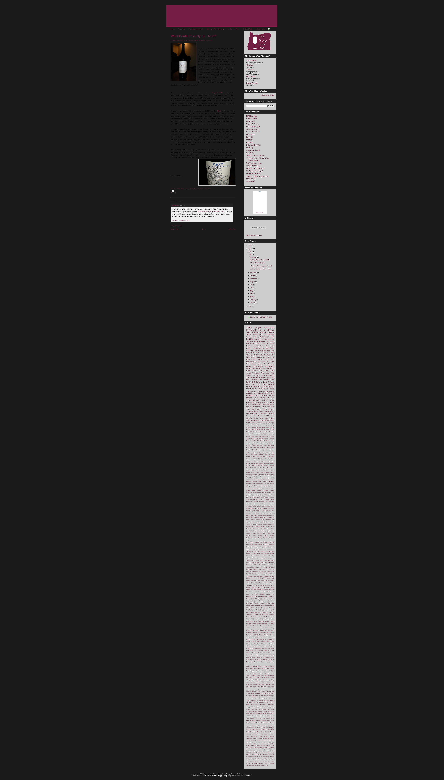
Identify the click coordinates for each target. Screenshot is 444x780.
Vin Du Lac (271, 716)
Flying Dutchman (257, 449)
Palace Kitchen (257, 646)
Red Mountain (269, 334)
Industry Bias (270, 594)
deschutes (259, 747)
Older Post (232, 229)
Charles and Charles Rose (253, 528)
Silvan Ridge (254, 680)
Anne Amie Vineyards (266, 504)
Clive (261, 533)
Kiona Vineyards (256, 357)
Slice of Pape (253, 684)
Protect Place (260, 465)
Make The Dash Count (267, 619)
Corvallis (265, 352)
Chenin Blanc (250, 436)
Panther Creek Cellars (268, 646)
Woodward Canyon (258, 488)
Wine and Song (269, 731)
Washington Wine (251, 391)
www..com (260, 192)
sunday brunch (255, 758)
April (252, 294)
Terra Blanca (255, 337)
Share (173, 193)
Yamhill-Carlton (251, 420)
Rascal (248, 661)
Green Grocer (260, 580)
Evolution (259, 447)
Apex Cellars (265, 427)
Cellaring (267, 524)
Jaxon (268, 598)
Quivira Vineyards (269, 465)
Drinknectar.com (264, 443)
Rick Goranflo (250, 76)
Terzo (272, 698)
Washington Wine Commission (263, 375)
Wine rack (249, 488)
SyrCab (260, 695)
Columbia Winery (258, 438)
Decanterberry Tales (253, 132)
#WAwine (249, 393)
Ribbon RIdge (250, 666)
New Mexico (263, 632)
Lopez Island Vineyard (268, 614)
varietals (263, 761)
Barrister (267, 510)
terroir (250, 495)
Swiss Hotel (254, 695)
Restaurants (255, 664)
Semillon (252, 470)
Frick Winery (271, 571)
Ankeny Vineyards (252, 504)
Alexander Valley (269, 425)
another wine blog (252, 118)
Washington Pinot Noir (262, 483)
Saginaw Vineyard (261, 670)
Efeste (257, 562)
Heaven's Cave (260, 587)
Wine (209, 189)
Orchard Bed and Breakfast (254, 639)
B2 (265, 508)
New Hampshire (254, 632)
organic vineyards (269, 492)
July (251, 285)
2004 (259, 361)
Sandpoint (249, 675)
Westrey (248, 727)
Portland (271, 386)
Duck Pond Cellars (256, 558)
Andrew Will (271, 501)
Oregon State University (253, 641)
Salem (248, 470)
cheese (259, 490)
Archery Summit (261, 506)
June (252, 288)
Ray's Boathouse (255, 661)
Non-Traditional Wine (261, 346)
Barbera (254, 429)
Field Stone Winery (264, 569)
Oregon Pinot (257, 334)
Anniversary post (251, 506)
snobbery (261, 756)
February (253, 300)
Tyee (255, 361)
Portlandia (256, 655)
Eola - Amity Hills (263, 400)
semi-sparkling (250, 756)
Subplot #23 (270, 693)
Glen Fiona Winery (251, 576)
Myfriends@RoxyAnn (253, 145)
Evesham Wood (266, 564)
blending (248, 743)
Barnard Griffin (263, 339)
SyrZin (264, 695)
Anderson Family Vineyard (253, 427)
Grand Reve (259, 402)
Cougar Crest (249, 440)
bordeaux (253, 490)
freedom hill (254, 492)
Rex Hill (272, 664)
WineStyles (257, 734)
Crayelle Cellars (253, 544)
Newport (249, 346)
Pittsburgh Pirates (263, 652)
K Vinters (264, 407)
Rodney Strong (262, 467)
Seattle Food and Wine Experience (262, 413)
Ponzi (251, 655)
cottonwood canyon (268, 490)
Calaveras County (257, 522)
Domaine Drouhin (269, 553)
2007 (250, 306)
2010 (250, 249)
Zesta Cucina (258, 738)
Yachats (272, 736)
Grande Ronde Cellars (264, 578)
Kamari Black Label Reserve (262, 603)
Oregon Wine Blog (251, 643)
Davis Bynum (266, 549)
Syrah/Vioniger (270, 695)
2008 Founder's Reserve (267, 497)
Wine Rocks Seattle (264, 391)
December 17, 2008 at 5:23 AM (180, 220)
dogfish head (266, 747)
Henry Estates (270, 587)
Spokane (248, 691)
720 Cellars (264, 499)
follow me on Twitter (267, 95)
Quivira (248, 413)
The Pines (256, 477)
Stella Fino (255, 474)
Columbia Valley (251, 400)
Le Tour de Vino (268, 341)
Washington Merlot (269, 720)
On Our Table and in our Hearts (260, 269)
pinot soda (261, 754)
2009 (250, 252)
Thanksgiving (249, 477)
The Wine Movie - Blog (254, 163)
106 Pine (266, 495)
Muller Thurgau (264, 411)
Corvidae (254, 540)
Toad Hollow (259, 707)
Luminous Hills (259, 616)
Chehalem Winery (265, 528)
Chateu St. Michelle (269, 434)
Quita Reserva (250, 659)
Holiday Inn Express (251, 589)
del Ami (254, 747)
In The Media (248, 29)
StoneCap (263, 693)
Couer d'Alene (263, 540)
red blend (270, 343)
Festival (271, 400)
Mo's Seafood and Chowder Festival (260, 625)
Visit (254, 235)
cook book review (262, 745)
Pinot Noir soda (265, 650)
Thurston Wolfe (265, 416)
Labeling (262, 456)
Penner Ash (254, 463)
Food (248, 339)
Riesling (266, 370)
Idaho (252, 339)
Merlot (248, 370)
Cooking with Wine (268, 537)
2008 (250, 255)
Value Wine (252, 716)
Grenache (267, 402)
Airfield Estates (264, 377)
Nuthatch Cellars (250, 637)
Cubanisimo (271, 544)
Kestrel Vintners (265, 605)
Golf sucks (260, 576)
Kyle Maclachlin (250, 610)
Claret (256, 436)
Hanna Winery (265, 582)
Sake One (258, 673)
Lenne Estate (261, 612)
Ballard (268, 508)
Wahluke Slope (250, 483)
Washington (269, 328)
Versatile (264, 716)
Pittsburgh (255, 652)
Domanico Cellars (266, 555)
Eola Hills (253, 447)
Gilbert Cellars (251, 368)
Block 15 (259, 352)
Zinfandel (264, 738)
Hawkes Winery (250, 587)
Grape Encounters (262, 452)
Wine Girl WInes (267, 729)
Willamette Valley (251, 350)
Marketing (261, 621)
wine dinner (254, 377)
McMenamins (255, 386)
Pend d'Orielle (251, 359)
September (254, 279)
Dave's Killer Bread (269, 546)
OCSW (257, 637)
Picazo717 (254, 370)
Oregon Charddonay (268, 639)
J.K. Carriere (268, 596)
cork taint (271, 745)
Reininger (248, 664)
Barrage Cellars (250, 510)
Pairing (272, 411)
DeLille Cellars (251, 366)
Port (261, 370)
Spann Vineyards (269, 689)
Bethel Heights (265, 515)
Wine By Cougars (257, 729)
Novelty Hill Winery (269, 634)
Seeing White (259, 677)
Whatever (263, 332)
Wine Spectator (261, 731)
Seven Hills (266, 677)
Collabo (272, 535)
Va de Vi (265, 713)
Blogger (249, 774)
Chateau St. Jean (267, 398)
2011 (250, 246)
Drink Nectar (250, 134)
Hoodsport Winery (269, 589)
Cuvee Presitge (259, 546)
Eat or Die (249, 137)
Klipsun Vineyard (269, 607)
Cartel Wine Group (251, 524)
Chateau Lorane (252, 398)
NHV (258, 630)
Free (266, 571)
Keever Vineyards (255, 605)
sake (272, 754)
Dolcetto (248, 443)
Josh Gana (250, 69)
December (253, 257)
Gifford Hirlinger (269, 573)
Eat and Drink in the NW (257, 560)
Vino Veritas (258, 718)
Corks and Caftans (252, 129)
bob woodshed (262, 743)
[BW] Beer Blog (251, 116)
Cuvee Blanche (250, 546)
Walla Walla (269, 348)
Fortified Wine (250, 402)
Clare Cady (250, 65)
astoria (252, 740)
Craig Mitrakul (265, 542)
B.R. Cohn (249, 429)
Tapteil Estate (270, 474)
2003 (254, 393)
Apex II (272, 427)
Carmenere (266, 522)
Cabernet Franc (256, 379)
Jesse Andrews (251, 60)
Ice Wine (271, 454)
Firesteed (248, 449)
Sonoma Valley (251, 388)
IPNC (264, 368)
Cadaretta (249, 522)
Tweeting (267, 479)
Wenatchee (271, 725)
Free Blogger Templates (222, 776)
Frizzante (271, 382)
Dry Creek (271, 443)
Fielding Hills (270, 447)
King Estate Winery (219, 93)
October (253, 276)
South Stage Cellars (258, 689)
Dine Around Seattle (263, 551)
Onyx (269, 461)
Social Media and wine (257, 686)
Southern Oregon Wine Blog (255, 155)
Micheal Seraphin (252, 83)
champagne (271, 743)
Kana (268, 407)
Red (269, 661)
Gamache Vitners (260, 573)
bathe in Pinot (257, 740)
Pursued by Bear (260, 657)
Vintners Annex (270, 718)
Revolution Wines (264, 664)
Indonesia (261, 594)
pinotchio (175, 205)
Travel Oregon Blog (252, 166)
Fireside (255, 571)
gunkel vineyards (260, 752)
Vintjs (263, 718)
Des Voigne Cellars (269, 440)
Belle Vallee (250, 352)
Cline (257, 533)
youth (266, 765)
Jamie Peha (254, 598)
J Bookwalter (255, 407)
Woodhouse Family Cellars (259, 736)
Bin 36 (248, 517)
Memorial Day (266, 623)
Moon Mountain (256, 628)
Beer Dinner (263, 513)
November (253, 273)
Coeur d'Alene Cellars (260, 535)
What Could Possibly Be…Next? (194, 36)
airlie (258, 420)
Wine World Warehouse (267, 486)
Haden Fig (258, 582)
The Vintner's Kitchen (262, 702)
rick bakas (268, 754)
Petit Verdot (271, 648)
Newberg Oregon (259, 461)
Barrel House (260, 510)
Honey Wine (260, 589)
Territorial (268, 698)
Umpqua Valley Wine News (255, 168)
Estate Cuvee (263, 562)
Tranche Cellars (250, 479)
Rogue (269, 467)
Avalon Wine (250, 121)
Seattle (248, 334)
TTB (258, 416)
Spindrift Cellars (263, 359)
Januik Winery (262, 598)
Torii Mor (257, 709)
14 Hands (271, 495)
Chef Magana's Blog (253, 126)
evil (260, 749)
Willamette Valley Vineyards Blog (257, 176)
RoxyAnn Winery (264, 668)
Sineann (258, 682)
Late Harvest (256, 409)
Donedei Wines (255, 443)
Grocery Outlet (250, 582)
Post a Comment (176, 226)
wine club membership (268, 763)
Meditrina (255, 411)
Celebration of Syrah (257, 434)
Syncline (271, 388)
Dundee (248, 382)
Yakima (271, 418)
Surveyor (248, 695)
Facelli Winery (259, 567)
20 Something (263, 422)
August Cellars (260, 508)
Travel (268, 709)
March (252, 297)
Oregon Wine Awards (253, 150)
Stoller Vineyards (255, 693)
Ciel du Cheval (266, 531)
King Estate (185, 189)
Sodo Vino (267, 686)
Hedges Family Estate (259, 404)
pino (247, 495)
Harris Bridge (251, 384)
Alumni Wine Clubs (262, 501)
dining (255, 330)
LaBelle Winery (266, 610)
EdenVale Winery (251, 562)
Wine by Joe (249, 734)
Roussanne (257, 668)
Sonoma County (258, 348)
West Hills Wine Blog (253, 173)
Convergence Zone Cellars (254, 537)
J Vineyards (261, 596)
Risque (261, 666)
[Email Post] (172, 191)
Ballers (272, 508)
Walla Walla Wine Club (256, 720)
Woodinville (250, 343)
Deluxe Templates (207, 776)
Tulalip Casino (254, 711)
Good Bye (266, 576)
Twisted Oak (261, 711)
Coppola (248, 540)
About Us (181, 29)
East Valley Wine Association (265, 445)
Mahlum (248, 619)
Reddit (272, 661)
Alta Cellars (253, 501)
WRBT (248, 720)
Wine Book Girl (251, 179)
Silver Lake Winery (264, 680)
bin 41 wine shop (269, 740)
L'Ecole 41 (258, 610)
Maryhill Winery (269, 621)
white (268, 350)
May (251, 291)
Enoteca (248, 447)
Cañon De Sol (261, 524)
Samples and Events (196, 29)
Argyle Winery (270, 506)
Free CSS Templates (244, 776)
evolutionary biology (268, 749)
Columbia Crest (268, 379)
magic (267, 752)
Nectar (248, 632)
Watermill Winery (265, 722)
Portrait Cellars (264, 655)
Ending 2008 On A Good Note (260, 260)
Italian (255, 596)
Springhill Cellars (255, 691)
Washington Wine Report (254, 171)
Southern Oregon (262, 388)
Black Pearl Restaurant (257, 517)
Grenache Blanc (269, 580)
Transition (263, 709)
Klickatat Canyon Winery (257, 607)
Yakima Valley (260, 343)
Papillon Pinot (250, 648)
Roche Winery (254, 467)
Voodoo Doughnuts (268, 481)
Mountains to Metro (266, 628)
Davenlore (259, 549)
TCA (247, 698)
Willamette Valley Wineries (258, 727)
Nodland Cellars (259, 634)
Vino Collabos (250, 718)
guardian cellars (250, 752)
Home (172, 29)
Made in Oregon (269, 616)
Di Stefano (254, 551)
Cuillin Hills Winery (258, 440)
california (271, 332)
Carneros (271, 522)
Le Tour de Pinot (234, 29)
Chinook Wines (257, 531)
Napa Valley (264, 386)
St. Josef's (263, 691)
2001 (269, 422)
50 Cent (258, 499)
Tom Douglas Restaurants (267, 477)
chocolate (254, 745)
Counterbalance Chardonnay (254, 542)
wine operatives (260, 765)
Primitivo (248, 657)
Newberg (251, 461)
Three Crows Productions (258, 704)
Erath (254, 382)
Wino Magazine (265, 734)
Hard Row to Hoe (257, 585)
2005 (272, 337)
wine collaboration (251, 765)
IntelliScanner (250, 596)
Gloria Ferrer (266, 449)
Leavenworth (253, 612)
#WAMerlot (256, 422)
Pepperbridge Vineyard (260, 648)
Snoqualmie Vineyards (264, 684)
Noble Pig (249, 148)
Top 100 (266, 707)
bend (263, 740)
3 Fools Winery (250, 499)
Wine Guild (263, 418)
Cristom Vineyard (262, 544)
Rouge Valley (249, 668)
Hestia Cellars (254, 454)
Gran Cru (254, 578)
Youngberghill (250, 738)
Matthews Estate (251, 623)
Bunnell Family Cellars (262, 431)
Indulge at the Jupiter (252, 456)
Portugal (272, 655)
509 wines (259, 425)
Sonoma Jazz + (255, 472)
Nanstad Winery (269, 630)
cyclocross (249, 747)
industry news (260, 492)
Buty (273, 519)
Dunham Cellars (250, 445)
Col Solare (254, 364)
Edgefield (271, 366)
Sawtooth (254, 675)
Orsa (272, 643)
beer (256, 339)
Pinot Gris (267, 337)
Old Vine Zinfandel (269, 637)
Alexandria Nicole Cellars (265, 393)
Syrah (248, 337)
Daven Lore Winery (251, 549)
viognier (256, 763)
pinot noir (203, 189)
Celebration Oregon (267, 395)
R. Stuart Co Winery (261, 659)
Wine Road (253, 731)
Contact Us (261, 29)
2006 (178, 189)
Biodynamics (260, 429)
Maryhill (264, 458)
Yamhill (266, 488)
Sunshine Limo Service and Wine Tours (211, 211)
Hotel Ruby (254, 594)
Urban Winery (259, 713)
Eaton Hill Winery (269, 560)
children (248, 745)
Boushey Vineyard (251, 431)
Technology (262, 698)
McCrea (259, 623)
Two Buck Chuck (269, 711)
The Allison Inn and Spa (257, 700)
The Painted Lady (269, 700)
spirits (272, 391)
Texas (247, 700)
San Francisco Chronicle (267, 673)
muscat (272, 752)
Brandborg (267, 517)
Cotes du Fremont (269, 438)
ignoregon (249, 142)
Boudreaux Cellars (269, 429)
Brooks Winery (260, 519)
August (252, 282)
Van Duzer (259, 716)
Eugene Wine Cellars (255, 564)
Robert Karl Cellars (269, 666)
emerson (255, 749)
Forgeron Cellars (261, 382)
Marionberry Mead (251, 621)
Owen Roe (249, 646)
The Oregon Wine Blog (217, 774)
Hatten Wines (270, 585)
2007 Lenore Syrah (251, 497)
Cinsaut (254, 533)
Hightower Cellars (263, 454)
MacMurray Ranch (256, 458)
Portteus (261, 463)
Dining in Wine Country (215, 29)
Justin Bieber (250, 603)
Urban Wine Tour (250, 713)
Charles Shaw (270, 526)
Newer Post (175, 229)
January (253, 303)
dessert (248, 492)
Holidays (259, 368)
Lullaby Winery (250, 616)
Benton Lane (249, 515)
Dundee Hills (262, 366)
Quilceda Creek (270, 657)
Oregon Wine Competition (264, 643)
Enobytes (249, 140)
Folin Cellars (261, 571)
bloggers (254, 743)
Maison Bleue (255, 619)
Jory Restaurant (263, 601)
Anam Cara (265, 361)
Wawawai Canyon (261, 725)
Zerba (248, 377)
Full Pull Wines (250, 573)
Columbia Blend (263, 436)
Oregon (196, 189)
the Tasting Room (255, 761)
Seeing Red (252, 677)
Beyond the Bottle (252, 124)
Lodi (260, 614)
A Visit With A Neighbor (257, 263)
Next (219, 111)
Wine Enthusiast (255, 486)
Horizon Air (255, 591)
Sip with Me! (250, 153)
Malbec (264, 409)
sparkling (266, 756)
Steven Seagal (262, 474)
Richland (256, 666)
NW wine (262, 630)
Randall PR (271, 659)
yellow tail (254, 495)
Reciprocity (264, 661)
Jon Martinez (255, 601)
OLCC (261, 637)
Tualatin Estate (260, 479)
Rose (272, 467)
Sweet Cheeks (251, 416)
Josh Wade (271, 601)
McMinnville (270, 368)
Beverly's (271, 515)
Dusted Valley (258, 341)
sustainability (263, 758)
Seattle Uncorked (262, 675)
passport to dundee (252, 754)
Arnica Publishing (251, 508)
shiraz (256, 756)
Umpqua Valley (256, 481)
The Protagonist (250, 702)
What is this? (260, 212)
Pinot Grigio (257, 650)
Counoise (271, 540)
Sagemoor (252, 670)
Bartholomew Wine (252, 395)
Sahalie (269, 670)
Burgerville (268, 519)
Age (269, 499)
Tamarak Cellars (253, 698)
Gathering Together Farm (262, 355)
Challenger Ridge (259, 526)
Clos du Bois (266, 533)
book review (264, 420)
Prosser (254, 465)
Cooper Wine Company (266, 364)
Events (249, 330)
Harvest (264, 585)
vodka (260, 763)
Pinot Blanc (249, 650)
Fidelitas (264, 447)
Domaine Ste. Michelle (253, 555)
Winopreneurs (250, 181)
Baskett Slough (255, 513)
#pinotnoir (260, 495)
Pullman (253, 657)
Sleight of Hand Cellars (262, 470)
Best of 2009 (257, 515)
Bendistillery (271, 513)
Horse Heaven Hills (263, 591)
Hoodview (248, 591)
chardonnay (262, 350)
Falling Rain (267, 567)
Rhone (248, 467)
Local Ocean (254, 614)
